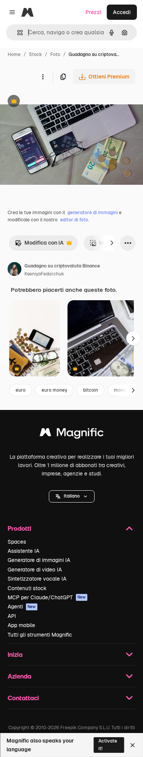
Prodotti (19, 528)
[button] (72, 496)
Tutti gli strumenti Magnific (40, 634)
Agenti (22, 606)
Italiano (72, 496)
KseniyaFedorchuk (44, 274)
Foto (55, 54)
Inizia (15, 654)
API (12, 616)
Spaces (17, 541)
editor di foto (74, 220)
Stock (35, 54)
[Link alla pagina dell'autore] (14, 270)
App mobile (21, 625)
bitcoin (90, 390)
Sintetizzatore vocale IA (37, 578)
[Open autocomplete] (16, 32)
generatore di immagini (92, 213)
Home (14, 54)
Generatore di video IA (35, 569)
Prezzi (93, 12)
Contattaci (23, 698)
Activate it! (107, 744)
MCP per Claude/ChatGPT (47, 597)
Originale (50, 102)
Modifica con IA (39, 244)
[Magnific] (72, 434)
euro (21, 390)
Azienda (19, 676)
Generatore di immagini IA (39, 560)
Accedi (122, 12)
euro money (54, 390)
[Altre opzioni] (42, 76)
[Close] (133, 745)
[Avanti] (112, 243)
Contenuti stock (27, 588)
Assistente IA (23, 550)
